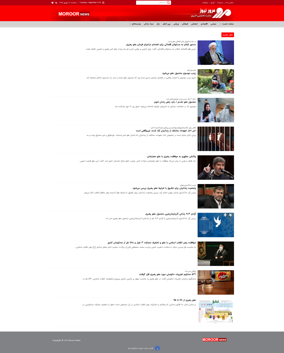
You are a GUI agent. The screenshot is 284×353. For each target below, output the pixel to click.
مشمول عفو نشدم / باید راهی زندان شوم (175, 102)
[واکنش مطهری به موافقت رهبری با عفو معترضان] (216, 167)
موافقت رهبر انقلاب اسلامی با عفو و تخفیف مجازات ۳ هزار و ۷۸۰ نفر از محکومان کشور (152, 242)
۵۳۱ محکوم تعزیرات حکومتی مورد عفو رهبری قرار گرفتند (167, 274)
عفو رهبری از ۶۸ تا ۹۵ (185, 300)
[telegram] (52, 2)
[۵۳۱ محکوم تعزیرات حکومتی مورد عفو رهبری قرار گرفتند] (216, 282)
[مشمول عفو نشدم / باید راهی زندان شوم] (216, 110)
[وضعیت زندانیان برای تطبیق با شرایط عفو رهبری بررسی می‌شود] (216, 196)
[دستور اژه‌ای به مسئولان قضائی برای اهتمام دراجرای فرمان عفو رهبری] (216, 52)
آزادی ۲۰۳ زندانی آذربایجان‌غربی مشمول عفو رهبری (170, 214)
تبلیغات (205, 2)
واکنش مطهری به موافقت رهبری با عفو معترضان (171, 156)
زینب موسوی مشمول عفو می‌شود (179, 73)
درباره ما (220, 2)
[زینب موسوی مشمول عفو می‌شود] (216, 81)
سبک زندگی (149, 24)
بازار (158, 24)
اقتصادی (204, 24)
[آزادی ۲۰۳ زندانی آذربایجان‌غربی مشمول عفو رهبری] (216, 225)
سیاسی (213, 24)
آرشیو (212, 2)
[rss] (56, 2)
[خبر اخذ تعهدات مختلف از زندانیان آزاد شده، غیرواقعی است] (216, 139)
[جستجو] (168, 3)
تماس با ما (229, 2)
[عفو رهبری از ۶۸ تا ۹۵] (216, 311)
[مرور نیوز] (142, 13)
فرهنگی (185, 24)
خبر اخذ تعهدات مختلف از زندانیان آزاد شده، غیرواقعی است (166, 131)
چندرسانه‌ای (136, 24)
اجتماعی (194, 24)
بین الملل (167, 24)
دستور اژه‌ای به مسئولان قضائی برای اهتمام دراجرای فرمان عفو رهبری (161, 44)
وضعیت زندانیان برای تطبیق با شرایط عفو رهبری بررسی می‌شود (164, 188)
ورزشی (176, 24)
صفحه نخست (227, 24)
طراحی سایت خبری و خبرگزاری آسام (140, 348)
